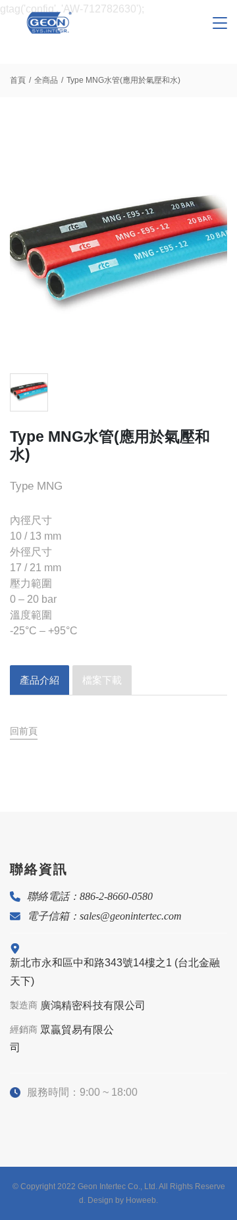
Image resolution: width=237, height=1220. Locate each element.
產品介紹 (39, 680)
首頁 (18, 80)
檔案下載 (102, 680)
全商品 (46, 80)
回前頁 (24, 731)
